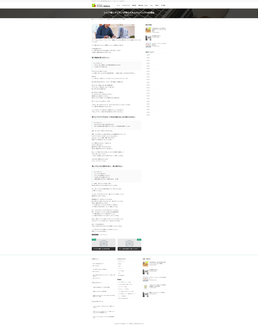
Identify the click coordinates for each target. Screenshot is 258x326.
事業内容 (119, 263)
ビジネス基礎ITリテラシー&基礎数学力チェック (126, 293)
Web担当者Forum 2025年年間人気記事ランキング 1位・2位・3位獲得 (159, 30)
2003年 (148, 115)
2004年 (148, 112)
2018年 (148, 74)
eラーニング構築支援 (122, 296)
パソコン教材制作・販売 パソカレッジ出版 (126, 291)
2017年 (148, 76)
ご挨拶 (119, 266)
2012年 (148, 90)
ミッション (120, 268)
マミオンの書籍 (121, 270)
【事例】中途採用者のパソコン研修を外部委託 (101, 287)
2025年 (148, 55)
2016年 (148, 79)
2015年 (148, 82)
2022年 (148, 63)
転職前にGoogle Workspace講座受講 (99, 291)
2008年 (148, 101)
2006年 (148, 106)
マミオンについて (121, 261)
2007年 (148, 104)
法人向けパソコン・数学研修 (123, 289)
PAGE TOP (251, 315)
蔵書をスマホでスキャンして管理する (157, 292)
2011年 (148, 93)
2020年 (148, 68)
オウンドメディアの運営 (122, 286)
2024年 (148, 57)
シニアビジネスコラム (103, 234)
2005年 (148, 109)
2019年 (148, 71)
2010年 (148, 95)
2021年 (148, 66)
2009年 (148, 98)
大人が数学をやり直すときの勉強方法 (100, 269)
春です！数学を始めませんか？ (98, 263)
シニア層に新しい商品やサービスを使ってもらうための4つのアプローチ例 (110, 78)
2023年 (148, 60)
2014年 (148, 85)
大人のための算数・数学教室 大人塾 (125, 284)
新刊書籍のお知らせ (156, 36)
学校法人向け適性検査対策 (123, 298)
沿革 (119, 273)
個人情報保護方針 (121, 275)
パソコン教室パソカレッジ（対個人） (125, 282)
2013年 (148, 87)
